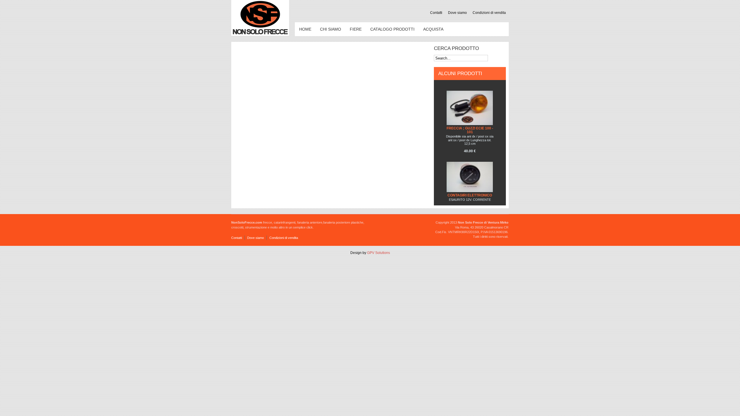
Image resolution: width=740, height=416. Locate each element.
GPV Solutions (378, 253)
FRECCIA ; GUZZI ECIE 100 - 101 (470, 130)
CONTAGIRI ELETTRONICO (469, 195)
